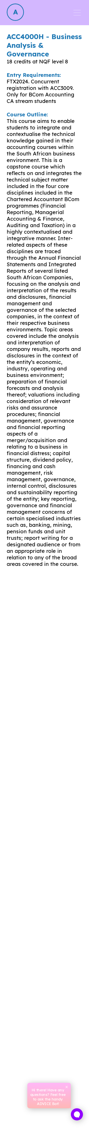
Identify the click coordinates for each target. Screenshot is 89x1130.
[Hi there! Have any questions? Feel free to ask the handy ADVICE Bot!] (77, 1114)
